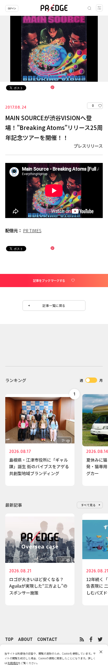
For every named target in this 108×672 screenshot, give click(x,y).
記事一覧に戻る (54, 305)
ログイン (12, 8)
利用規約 (13, 663)
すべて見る (88, 505)
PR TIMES (32, 230)
